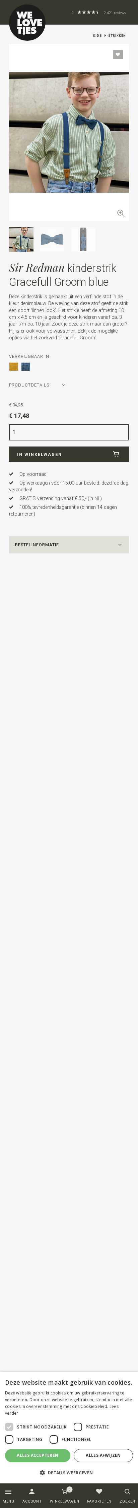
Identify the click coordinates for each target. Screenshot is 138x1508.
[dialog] (69, 1428)
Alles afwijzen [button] (103, 1455)
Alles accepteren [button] (37, 1455)
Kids (97, 35)
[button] (69, 544)
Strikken (117, 35)
